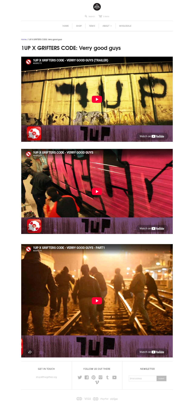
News (92, 25)
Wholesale (125, 25)
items (106, 16)
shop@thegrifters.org (46, 376)
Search (92, 16)
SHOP (79, 25)
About (107, 25)
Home (66, 25)
